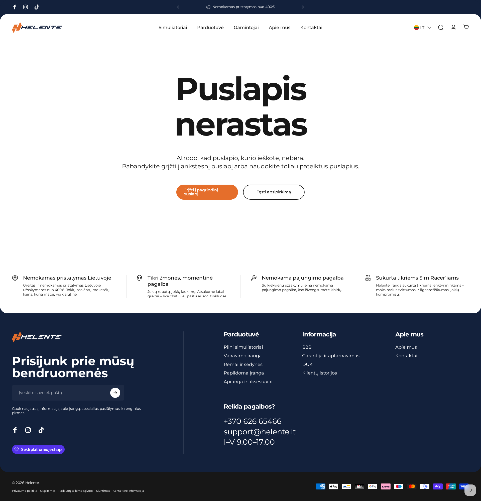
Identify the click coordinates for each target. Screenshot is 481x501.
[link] (249, 442)
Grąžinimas (47, 490)
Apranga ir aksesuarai (248, 382)
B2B (307, 347)
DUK (307, 364)
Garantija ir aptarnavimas (330, 355)
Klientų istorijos (319, 373)
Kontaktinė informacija (128, 490)
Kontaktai (406, 355)
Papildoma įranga (244, 373)
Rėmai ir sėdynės (243, 364)
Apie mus (406, 347)
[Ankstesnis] (178, 7)
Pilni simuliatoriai (243, 347)
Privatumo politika (24, 490)
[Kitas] (302, 7)
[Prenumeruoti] (115, 393)
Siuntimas (103, 490)
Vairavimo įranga (243, 355)
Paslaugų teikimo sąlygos (75, 490)
